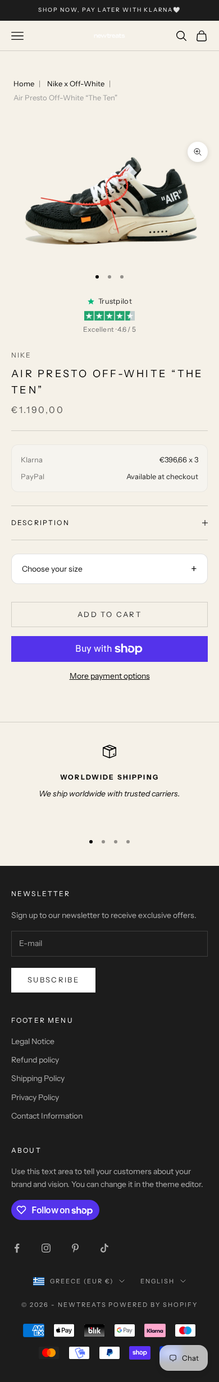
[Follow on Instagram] (46, 1248)
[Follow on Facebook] (16, 1248)
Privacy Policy (35, 1097)
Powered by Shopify (153, 1305)
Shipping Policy (38, 1078)
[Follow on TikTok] (104, 1248)
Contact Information (47, 1116)
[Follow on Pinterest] (75, 1248)
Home (23, 83)
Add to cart (109, 614)
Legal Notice (32, 1041)
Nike (21, 355)
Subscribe (53, 979)
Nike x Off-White (75, 83)
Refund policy (35, 1060)
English (157, 1281)
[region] (109, 784)
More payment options (110, 676)
